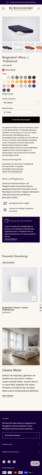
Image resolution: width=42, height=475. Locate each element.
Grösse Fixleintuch (8, 99)
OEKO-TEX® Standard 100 (12, 171)
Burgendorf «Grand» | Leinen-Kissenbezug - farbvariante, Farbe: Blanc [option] (3, 305)
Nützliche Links (7, 444)
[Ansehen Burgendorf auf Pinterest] (14, 461)
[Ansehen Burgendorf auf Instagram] (4, 461)
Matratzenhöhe (7, 108)
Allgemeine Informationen (10, 452)
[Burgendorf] (21, 9)
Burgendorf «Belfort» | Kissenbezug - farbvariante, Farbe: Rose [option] (40, 305)
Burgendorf (10, 468)
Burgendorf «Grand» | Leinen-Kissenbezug (15, 309)
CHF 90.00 (6, 312)
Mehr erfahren (7, 396)
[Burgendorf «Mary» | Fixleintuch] (7, 48)
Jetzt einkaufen (8, 262)
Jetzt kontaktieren (10, 239)
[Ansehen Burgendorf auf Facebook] (9, 461)
